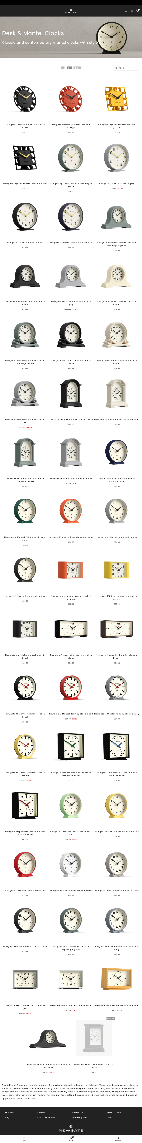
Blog (7, 1117)
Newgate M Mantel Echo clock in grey (117, 537)
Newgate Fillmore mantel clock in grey (71, 478)
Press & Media (114, 1112)
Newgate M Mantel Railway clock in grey (116, 714)
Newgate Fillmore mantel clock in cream (116, 419)
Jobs (109, 1117)
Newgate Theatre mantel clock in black (25, 946)
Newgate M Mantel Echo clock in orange (71, 537)
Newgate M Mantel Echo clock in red (25, 890)
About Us (9, 1112)
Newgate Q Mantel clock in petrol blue (71, 242)
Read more (30, 1098)
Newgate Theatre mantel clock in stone (117, 890)
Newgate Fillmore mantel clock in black (71, 419)
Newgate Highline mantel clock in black (25, 183)
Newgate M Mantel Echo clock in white (71, 890)
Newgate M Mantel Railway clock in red (71, 714)
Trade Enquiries (79, 1117)
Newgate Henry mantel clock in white (71, 1005)
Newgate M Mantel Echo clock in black (25, 596)
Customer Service (46, 1117)
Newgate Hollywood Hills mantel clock (116, 1005)
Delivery (41, 1112)
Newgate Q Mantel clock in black (25, 242)
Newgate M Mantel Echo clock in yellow (117, 831)
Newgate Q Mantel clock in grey (117, 183)
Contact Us (77, 1112)
